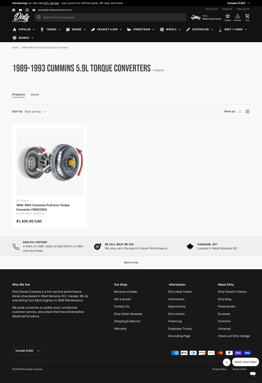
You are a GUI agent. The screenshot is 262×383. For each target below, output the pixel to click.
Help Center (243, 8)
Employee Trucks (180, 328)
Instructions (211, 8)
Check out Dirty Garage (234, 336)
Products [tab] (18, 94)
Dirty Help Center (180, 291)
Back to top (131, 262)
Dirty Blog (224, 299)
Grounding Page (179, 336)
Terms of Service (241, 369)
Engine (77, 29)
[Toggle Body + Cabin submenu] (245, 29)
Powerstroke (226, 306)
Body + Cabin (234, 29)
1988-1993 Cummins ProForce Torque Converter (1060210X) (43, 207)
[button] (247, 17)
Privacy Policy (219, 369)
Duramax (224, 314)
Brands (24, 37)
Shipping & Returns (127, 321)
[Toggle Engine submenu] (84, 29)
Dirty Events (176, 314)
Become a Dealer (126, 291)
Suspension (200, 29)
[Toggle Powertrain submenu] (153, 29)
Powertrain (141, 29)
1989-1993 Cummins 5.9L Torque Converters (45, 47)
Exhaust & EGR (107, 29)
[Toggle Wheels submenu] (179, 29)
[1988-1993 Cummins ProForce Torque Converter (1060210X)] (49, 162)
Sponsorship (176, 306)
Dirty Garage (51, 3)
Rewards (227, 8)
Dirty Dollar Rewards (128, 314)
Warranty (120, 328)
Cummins (224, 321)
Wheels (171, 29)
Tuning (51, 29)
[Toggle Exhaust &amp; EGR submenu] (120, 29)
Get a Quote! (122, 299)
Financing (175, 321)
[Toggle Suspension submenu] (212, 29)
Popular (25, 29)
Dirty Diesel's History (232, 291)
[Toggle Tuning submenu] (59, 29)
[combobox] (110, 17)
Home (15, 47)
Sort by (17, 111)
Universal (224, 328)
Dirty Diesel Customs (31, 369)
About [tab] (35, 94)
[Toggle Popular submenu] (33, 29)
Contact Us (121, 306)
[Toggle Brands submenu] (32, 37)
